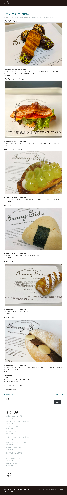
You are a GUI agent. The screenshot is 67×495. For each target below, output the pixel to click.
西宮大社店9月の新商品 (13, 426)
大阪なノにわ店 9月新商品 (14, 416)
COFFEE (39, 3)
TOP (25, 3)
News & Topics (36, 17)
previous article (9, 394)
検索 (7, 399)
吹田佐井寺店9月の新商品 (13, 447)
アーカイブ (9, 473)
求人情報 (46, 489)
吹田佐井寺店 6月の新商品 (16, 14)
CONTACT (58, 3)
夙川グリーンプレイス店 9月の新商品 (17, 437)
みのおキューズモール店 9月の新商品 (17, 421)
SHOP (45, 3)
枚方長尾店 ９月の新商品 (14, 453)
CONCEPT (51, 3)
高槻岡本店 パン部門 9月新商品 (16, 442)
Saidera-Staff (23, 17)
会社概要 (53, 489)
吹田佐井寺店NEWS (47, 17)
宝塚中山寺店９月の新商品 (14, 458)
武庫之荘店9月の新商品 (13, 432)
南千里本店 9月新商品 (12, 463)
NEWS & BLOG (31, 3)
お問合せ (60, 489)
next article (59, 394)
